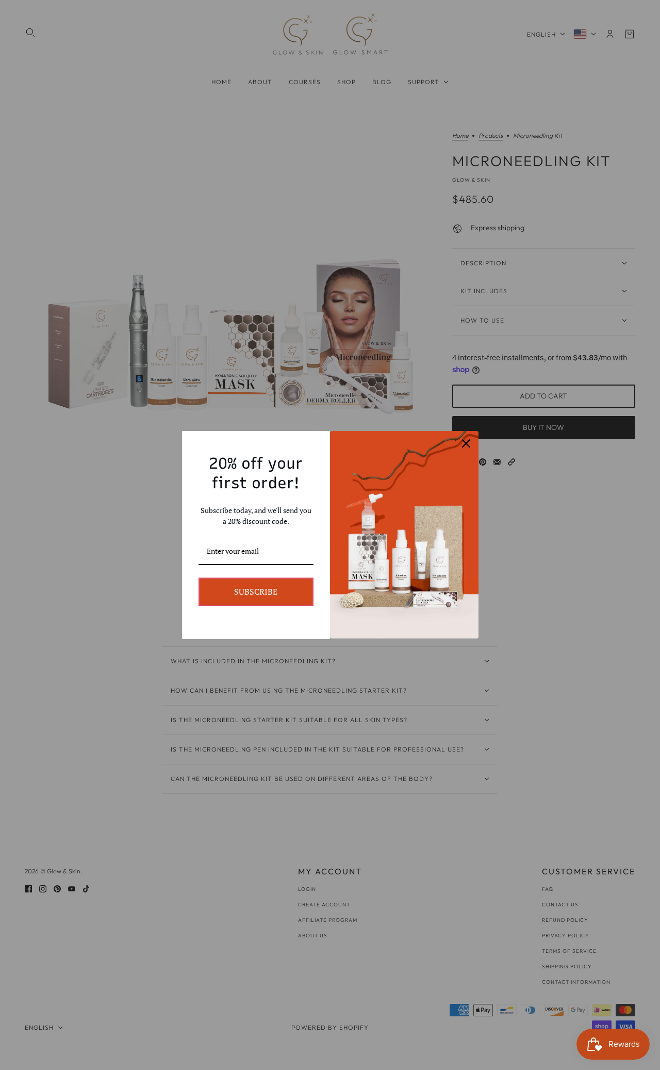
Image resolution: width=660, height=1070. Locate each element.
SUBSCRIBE (255, 591)
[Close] (466, 443)
